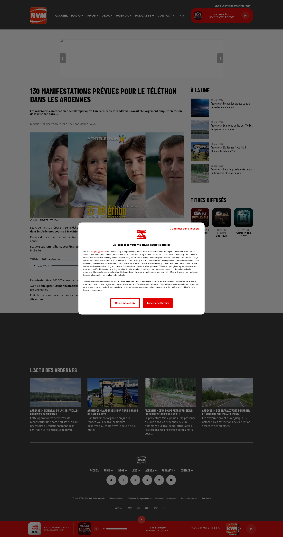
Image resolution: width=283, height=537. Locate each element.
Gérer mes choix (125, 303)
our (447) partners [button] (99, 251)
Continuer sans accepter (185, 228)
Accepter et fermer (157, 303)
